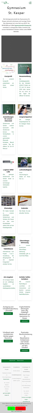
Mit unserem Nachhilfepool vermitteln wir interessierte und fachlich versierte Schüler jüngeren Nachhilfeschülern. (24, 288)
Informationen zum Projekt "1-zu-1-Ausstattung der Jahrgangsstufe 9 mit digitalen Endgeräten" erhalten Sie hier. (8, 258)
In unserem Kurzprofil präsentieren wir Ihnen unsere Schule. (8, 83)
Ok (11, 408)
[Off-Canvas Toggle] (30, 2)
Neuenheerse (6, 379)
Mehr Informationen (16, 411)
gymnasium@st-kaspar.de (23, 25)
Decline (20, 408)
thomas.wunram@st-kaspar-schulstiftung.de (26, 399)
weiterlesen (8, 313)
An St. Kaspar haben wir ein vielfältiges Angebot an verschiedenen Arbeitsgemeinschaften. (9, 284)
